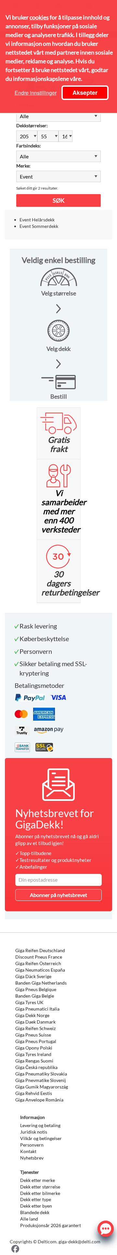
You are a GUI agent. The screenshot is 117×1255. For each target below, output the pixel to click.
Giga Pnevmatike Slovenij (40, 1080)
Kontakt (28, 1151)
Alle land (29, 1219)
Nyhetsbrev (32, 1158)
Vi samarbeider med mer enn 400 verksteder (63, 511)
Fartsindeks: (28, 145)
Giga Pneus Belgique (35, 989)
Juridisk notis (33, 1132)
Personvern (32, 1145)
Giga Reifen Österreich (38, 963)
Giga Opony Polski (33, 1047)
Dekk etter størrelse (40, 1186)
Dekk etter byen (36, 1206)
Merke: (23, 165)
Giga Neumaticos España (40, 970)
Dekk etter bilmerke (40, 1193)
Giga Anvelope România (39, 1099)
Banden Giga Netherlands (41, 983)
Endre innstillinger (36, 92)
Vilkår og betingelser (41, 1138)
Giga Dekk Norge (32, 1015)
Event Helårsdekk (37, 219)
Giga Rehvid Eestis (33, 1093)
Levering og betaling (40, 1125)
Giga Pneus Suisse (33, 1035)
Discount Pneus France (38, 957)
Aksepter (85, 92)
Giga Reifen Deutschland (40, 950)
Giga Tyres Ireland (33, 1054)
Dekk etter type (35, 1199)
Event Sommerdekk (39, 226)
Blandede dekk (34, 1212)
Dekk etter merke (37, 1180)
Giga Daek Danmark (35, 1022)
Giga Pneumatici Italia (37, 1009)
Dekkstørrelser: (32, 125)
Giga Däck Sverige (33, 976)
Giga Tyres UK (29, 1002)
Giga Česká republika (36, 1067)
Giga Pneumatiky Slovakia (41, 1073)
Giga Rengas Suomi (34, 1060)
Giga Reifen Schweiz (35, 1028)
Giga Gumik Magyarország (41, 1086)
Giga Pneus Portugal (35, 1041)
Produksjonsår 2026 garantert (50, 1225)
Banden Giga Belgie (34, 996)
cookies (39, 17)
